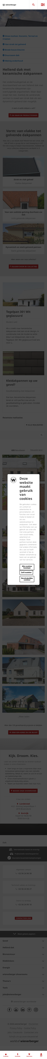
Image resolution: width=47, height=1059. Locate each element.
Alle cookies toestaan (27, 567)
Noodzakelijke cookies (27, 579)
